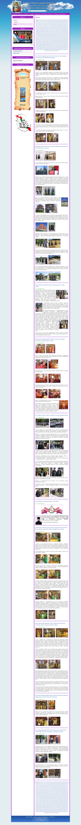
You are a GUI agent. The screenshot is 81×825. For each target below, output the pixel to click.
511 (64, 41)
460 (57, 801)
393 (60, 35)
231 (59, 28)
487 (63, 40)
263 (39, 30)
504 (54, 41)
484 (59, 40)
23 (57, 19)
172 (40, 26)
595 (53, 45)
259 (66, 29)
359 (44, 34)
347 (60, 33)
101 (37, 785)
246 (47, 29)
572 (53, 44)
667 (57, 48)
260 (67, 29)
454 (49, 801)
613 (46, 46)
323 (58, 32)
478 (50, 40)
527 (54, 42)
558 (66, 43)
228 (54, 28)
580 (64, 44)
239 (37, 29)
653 (37, 48)
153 (46, 25)
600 (60, 45)
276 (57, 30)
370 (60, 34)
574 (56, 44)
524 (50, 42)
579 (63, 44)
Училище (56, 14)
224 (49, 28)
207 (57, 27)
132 (49, 24)
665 (54, 48)
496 (43, 41)
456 (51, 801)
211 (63, 27)
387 (51, 35)
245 (46, 29)
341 (51, 33)
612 (44, 46)
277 (59, 30)
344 (56, 33)
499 (47, 41)
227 (53, 28)
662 (50, 48)
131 (47, 24)
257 (63, 29)
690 (57, 49)
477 (49, 40)
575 (57, 44)
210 (61, 27)
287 (40, 31)
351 (66, 33)
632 (40, 47)
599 (59, 45)
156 (50, 25)
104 (42, 785)
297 (54, 31)
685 (50, 49)
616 (50, 46)
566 (44, 44)
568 (47, 44)
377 (37, 35)
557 (64, 43)
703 (52, 50)
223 (47, 28)
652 (36, 48)
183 (56, 26)
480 (53, 40)
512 (66, 41)
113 (54, 785)
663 (51, 48)
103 (40, 785)
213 (66, 27)
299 (57, 31)
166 (64, 25)
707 (58, 50)
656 (41, 48)
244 (44, 29)
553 (59, 43)
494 (40, 41)
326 (63, 32)
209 (60, 27)
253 (57, 29)
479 (51, 40)
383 (46, 35)
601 (61, 45)
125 (39, 24)
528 (56, 42)
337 (46, 33)
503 (53, 41)
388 (53, 35)
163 (60, 25)
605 (67, 45)
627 (66, 46)
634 (43, 47)
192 (36, 27)
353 (36, 34)
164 (61, 25)
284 (36, 31)
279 (61, 30)
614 (47, 46)
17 (51, 19)
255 (60, 29)
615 (49, 46)
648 (63, 47)
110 (50, 785)
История (26, 14)
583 (36, 45)
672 (64, 48)
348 (61, 33)
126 (40, 24)
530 (59, 42)
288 (41, 31)
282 (66, 30)
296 (53, 31)
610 (41, 46)
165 (63, 25)
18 (52, 19)
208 (59, 27)
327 (64, 32)
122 (67, 785)
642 (54, 47)
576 (59, 44)
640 (51, 47)
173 (41, 26)
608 (39, 46)
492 (37, 41)
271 (50, 30)
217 (39, 28)
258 (64, 29)
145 (67, 24)
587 (41, 45)
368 (57, 34)
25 (59, 19)
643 (56, 47)
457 (53, 801)
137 (56, 24)
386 (50, 35)
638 (49, 47)
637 (47, 47)
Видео (50, 14)
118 (61, 785)
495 (41, 41)
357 (41, 34)
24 (58, 19)
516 (39, 42)
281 (64, 30)
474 (44, 40)
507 (59, 41)
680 (43, 49)
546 (49, 43)
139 (59, 24)
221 (44, 28)
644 (57, 47)
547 (50, 43)
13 (47, 19)
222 (46, 28)
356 (40, 34)
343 (54, 33)
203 (51, 27)
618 (53, 46)
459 (56, 801)
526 (53, 42)
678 (40, 49)
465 (64, 801)
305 (66, 31)
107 (46, 785)
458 (54, 801)
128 (43, 24)
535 (66, 42)
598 (57, 45)
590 (46, 45)
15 (49, 19)
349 (63, 33)
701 (49, 50)
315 (47, 32)
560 (36, 44)
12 (46, 19)
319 (53, 32)
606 (36, 46)
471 (40, 40)
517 (40, 42)
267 (44, 30)
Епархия (38, 14)
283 (67, 30)
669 (60, 48)
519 (43, 42)
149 (40, 25)
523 (49, 42)
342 (53, 33)
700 (48, 50)
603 (64, 45)
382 (44, 35)
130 (46, 24)
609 (40, 46)
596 (54, 45)
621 (57, 46)
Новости (20, 14)
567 (46, 44)
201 (49, 27)
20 (54, 19)
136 (54, 24)
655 (40, 48)
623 (60, 46)
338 (47, 33)
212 (64, 27)
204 (53, 27)
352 (67, 33)
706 (56, 50)
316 (49, 32)
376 (36, 35)
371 (61, 34)
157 (51, 25)
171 (39, 26)
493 (39, 41)
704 (54, 50)
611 (43, 46)
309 (39, 32)
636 (46, 47)
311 (41, 32)
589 (44, 45)
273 (53, 30)
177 (47, 26)
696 (66, 49)
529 (57, 42)
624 (61, 46)
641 (53, 47)
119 (62, 785)
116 (58, 785)
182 (54, 26)
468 (36, 40)
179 (50, 26)
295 (51, 31)
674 (67, 48)
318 (51, 32)
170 (37, 26)
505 (56, 41)
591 (47, 45)
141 (61, 24)
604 (66, 45)
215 (36, 28)
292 (47, 31)
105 (43, 785)
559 (67, 43)
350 (64, 33)
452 (46, 801)
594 (51, 45)
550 (54, 43)
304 (64, 31)
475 (46, 40)
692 (60, 49)
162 (59, 25)
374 (66, 34)
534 (64, 42)
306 (67, 31)
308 (37, 32)
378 (39, 35)
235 (64, 28)
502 (51, 41)
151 (43, 25)
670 (61, 48)
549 (53, 43)
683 (47, 49)
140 (60, 24)
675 (36, 49)
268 (46, 30)
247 (49, 29)
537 (36, 43)
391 (57, 35)
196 (41, 27)
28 (62, 19)
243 (43, 29)
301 (60, 31)
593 (50, 45)
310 (40, 32)
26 (60, 19)
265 (41, 30)
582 (67, 44)
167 (66, 25)
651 (67, 47)
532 (61, 42)
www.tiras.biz (42, 819)
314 (46, 32)
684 (49, 49)
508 (60, 41)
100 (36, 785)
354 (37, 34)
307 (36, 32)
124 (37, 24)
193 (37, 27)
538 (37, 43)
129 (44, 24)
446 (37, 801)
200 (47, 27)
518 (41, 42)
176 (46, 26)
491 (36, 41)
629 (36, 47)
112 (53, 785)
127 (41, 24)
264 (40, 30)
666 (56, 48)
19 (53, 19)
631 (39, 47)
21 (55, 19)
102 (39, 785)
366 (54, 34)
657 (43, 48)
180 (51, 26)
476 (47, 40)
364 (51, 34)
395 (63, 35)
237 (67, 28)
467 (67, 801)
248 (50, 29)
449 (41, 801)
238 (36, 29)
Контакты (62, 14)
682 (46, 49)
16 (50, 19)
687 (53, 49)
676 (37, 49)
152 (44, 25)
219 (41, 28)
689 (56, 49)
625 (63, 46)
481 (54, 40)
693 (61, 49)
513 (67, 41)
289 (43, 31)
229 (56, 28)
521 (46, 42)
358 (43, 34)
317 (50, 32)
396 (64, 35)
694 (63, 49)
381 (43, 35)
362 (49, 34)
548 (51, 43)
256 (61, 29)
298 (56, 31)
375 (67, 34)
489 (66, 40)
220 (43, 28)
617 (51, 46)
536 (67, 42)
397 (66, 35)
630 (37, 47)
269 (47, 30)
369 (59, 34)
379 (40, 35)
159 (54, 25)
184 (57, 26)
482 (56, 40)
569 (49, 44)
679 (41, 49)
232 (60, 28)
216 (37, 28)
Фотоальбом (44, 14)
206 (56, 27)
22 (56, 19)
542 (43, 43)
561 (37, 44)
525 (51, 42)
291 (46, 31)
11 (45, 19)
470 (39, 40)
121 (65, 785)
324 (60, 32)
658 (44, 48)
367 (56, 34)
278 (60, 30)
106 (45, 785)
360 (46, 34)
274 (54, 30)
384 (47, 35)
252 (56, 29)
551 (56, 43)
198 (44, 27)
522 (47, 42)
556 (63, 43)
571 (51, 44)
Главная (15, 14)
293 (49, 31)
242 (41, 29)
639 (50, 47)
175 (44, 26)
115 (57, 785)
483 (57, 40)
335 (43, 33)
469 (37, 40)
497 (44, 41)
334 (41, 33)
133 (50, 24)
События (16, 22)
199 (46, 27)
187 (61, 26)
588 (43, 45)
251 (54, 29)
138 (57, 24)
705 (55, 50)
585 (39, 45)
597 (56, 45)
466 (66, 801)
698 (45, 50)
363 (50, 34)
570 (50, 44)
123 (36, 24)
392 (59, 35)
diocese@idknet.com (39, 818)
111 (52, 785)
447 (39, 801)
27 (61, 19)
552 (57, 43)
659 (46, 48)
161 (57, 25)
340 (50, 33)
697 (67, 49)
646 (60, 47)
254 (59, 29)
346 (59, 33)
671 (63, 48)
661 (49, 48)
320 (54, 32)
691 (59, 49)
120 (64, 785)
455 (50, 801)
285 (37, 31)
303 (63, 31)
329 (67, 32)
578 (61, 44)
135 (53, 24)
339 (49, 33)
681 (44, 49)
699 (46, 50)
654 (39, 48)
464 (63, 801)
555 (61, 43)
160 (56, 25)
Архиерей (32, 14)
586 (40, 45)
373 (64, 34)
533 (63, 42)
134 (51, 24)
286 (39, 31)
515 (37, 42)
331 (37, 33)
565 (43, 44)
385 (49, 35)
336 (44, 33)
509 (61, 41)
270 (49, 30)
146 (36, 25)
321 (56, 32)
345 (57, 33)
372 (63, 34)
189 (64, 26)
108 (47, 785)
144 (66, 24)
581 (66, 44)
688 (54, 49)
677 (39, 49)
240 (39, 29)
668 (59, 48)
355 (39, 34)
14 (48, 19)
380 (41, 35)
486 (61, 40)
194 (39, 27)
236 (66, 28)
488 (64, 40)
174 (43, 26)
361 (47, 34)
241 (40, 29)
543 (44, 43)
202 (50, 27)
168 (67, 25)
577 (60, 44)
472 (41, 40)
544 (46, 43)
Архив (15, 24)
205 (54, 27)
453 (47, 801)
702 (51, 50)
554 (60, 43)
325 (61, 32)
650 (66, 47)
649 (64, 47)
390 (56, 35)
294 (50, 31)
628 (67, 46)
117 (60, 785)
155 (49, 25)
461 (59, 801)
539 (39, 43)
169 (36, 26)
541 (41, 43)
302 (61, 31)
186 (60, 26)
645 (59, 47)
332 (39, 33)
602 (63, 45)
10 (44, 19)
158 (53, 25)
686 (51, 49)
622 (58, 46)
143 (64, 24)
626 (64, 46)
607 (37, 46)
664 (53, 48)
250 (53, 29)
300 (59, 31)
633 (41, 47)
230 (57, 28)
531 (60, 42)
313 (44, 32)
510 (63, 41)
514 (36, 42)
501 (50, 41)
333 (40, 33)
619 (54, 46)
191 (67, 26)
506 (57, 41)
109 (49, 785)
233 (61, 28)
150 (41, 25)
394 (61, 35)
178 (49, 26)
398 (67, 35)
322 (57, 32)
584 (37, 45)
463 (61, 801)
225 (50, 28)
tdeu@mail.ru (46, 818)
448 (40, 801)
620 (56, 46)
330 (36, 33)
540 (40, 43)
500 (49, 41)
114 (56, 785)
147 (37, 25)
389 (54, 35)
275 (56, 30)
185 (59, 26)
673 (66, 48)
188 (63, 26)
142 (63, 24)
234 (63, 28)
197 (43, 27)
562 (39, 44)
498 (46, 41)
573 (54, 44)
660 (47, 48)
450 (43, 801)
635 (44, 47)
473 (43, 40)
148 (39, 25)
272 (51, 30)
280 (63, 30)
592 (49, 45)
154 (47, 25)
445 (36, 801)
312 (43, 32)
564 (41, 44)
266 (43, 30)
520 (44, 42)
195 (40, 27)
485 (60, 40)
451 (44, 801)
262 (37, 30)
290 (44, 31)
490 (67, 40)
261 (36, 30)
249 (51, 29)
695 (64, 49)
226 (51, 28)
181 (53, 26)
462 (60, 801)
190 (66, 26)
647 (61, 47)
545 (47, 43)
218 (40, 28)
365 (53, 34)
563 (40, 44)
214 (67, 27)
